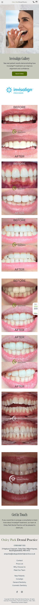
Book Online (20, 74)
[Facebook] (17, 592)
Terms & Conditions (22, 600)
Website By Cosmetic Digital (19, 602)
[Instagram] (22, 592)
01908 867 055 (19, 545)
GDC (33, 600)
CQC (30, 600)
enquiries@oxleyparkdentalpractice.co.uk (19, 554)
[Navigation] (2, 2)
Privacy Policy (12, 600)
